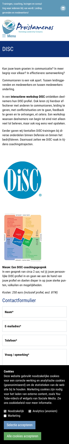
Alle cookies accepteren (22, 436)
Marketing (14, 415)
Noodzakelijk (16, 411)
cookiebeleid (17, 403)
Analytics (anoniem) (45, 411)
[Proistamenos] (27, 27)
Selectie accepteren (20, 425)
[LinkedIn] (63, 8)
